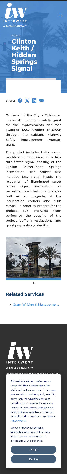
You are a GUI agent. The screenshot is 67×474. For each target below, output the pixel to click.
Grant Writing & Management (36, 304)
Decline (33, 459)
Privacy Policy (18, 420)
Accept (33, 449)
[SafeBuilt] (20, 355)
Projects (16, 36)
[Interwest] (15, 15)
